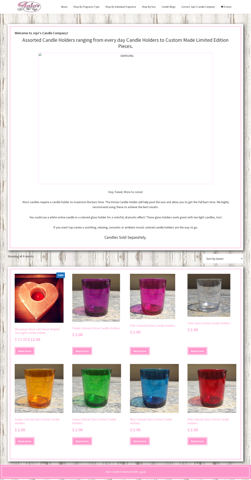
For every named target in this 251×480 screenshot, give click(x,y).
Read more (24, 351)
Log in (142, 471)
